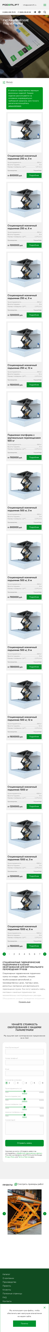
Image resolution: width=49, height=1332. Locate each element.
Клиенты (7, 1289)
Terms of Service (24, 1157)
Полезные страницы (12, 1293)
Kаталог (6, 1274)
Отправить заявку (24, 1143)
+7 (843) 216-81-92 (24, 12)
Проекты (7, 1286)
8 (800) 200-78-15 (9, 12)
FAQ (5, 1297)
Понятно (24, 1323)
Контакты (7, 1301)
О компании (8, 1278)
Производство (9, 1282)
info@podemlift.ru (29, 5)
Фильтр (9, 82)
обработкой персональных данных (29, 1153)
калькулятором (14, 106)
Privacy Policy (10, 1157)
